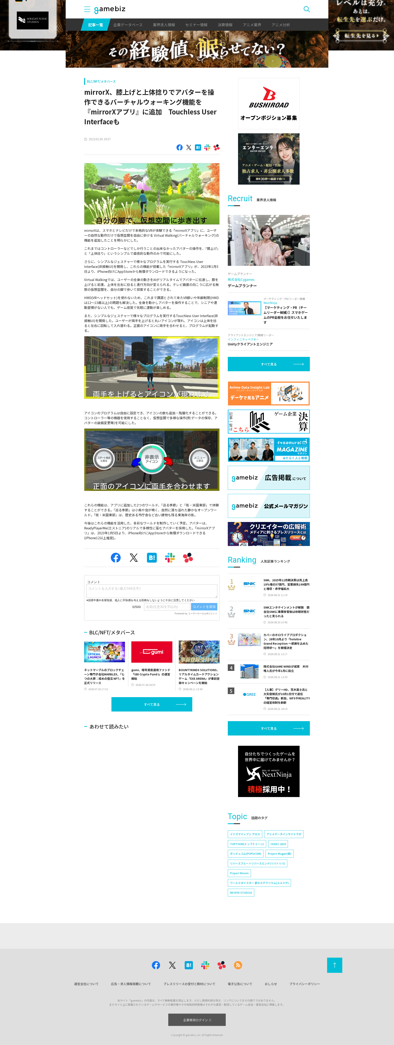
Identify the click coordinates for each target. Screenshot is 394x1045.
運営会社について (86, 984)
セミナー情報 (196, 24)
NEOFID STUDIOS (241, 892)
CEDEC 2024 (278, 844)
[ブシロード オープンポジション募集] (269, 103)
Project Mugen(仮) (279, 853)
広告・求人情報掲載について (131, 984)
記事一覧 (95, 24)
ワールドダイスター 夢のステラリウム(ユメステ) (259, 883)
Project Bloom (239, 873)
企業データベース (128, 24)
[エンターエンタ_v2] (269, 159)
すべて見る (152, 704)
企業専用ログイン (195, 1020)
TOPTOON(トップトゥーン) (247, 844)
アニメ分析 (280, 24)
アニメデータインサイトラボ (284, 834)
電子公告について (240, 984)
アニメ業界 (252, 24)
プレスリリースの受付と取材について (189, 984)
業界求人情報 (164, 24)
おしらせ (271, 984)
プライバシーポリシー (304, 984)
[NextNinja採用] (269, 771)
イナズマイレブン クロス (245, 834)
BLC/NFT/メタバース (101, 81)
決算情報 (225, 24)
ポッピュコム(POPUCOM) (245, 853)
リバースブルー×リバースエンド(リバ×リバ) (257, 863)
